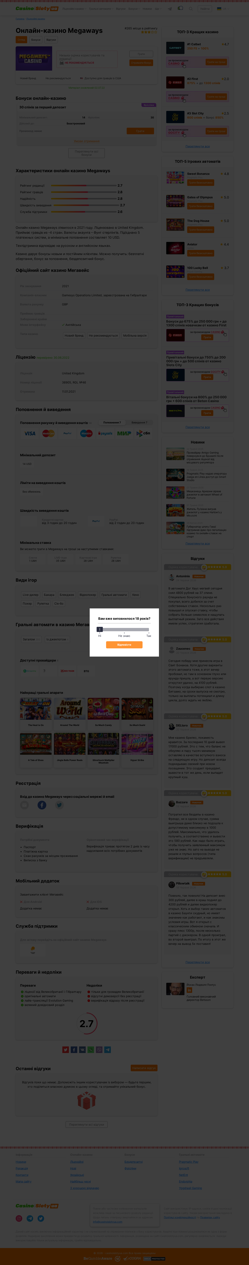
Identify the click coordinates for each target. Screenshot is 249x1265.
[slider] (100, 629)
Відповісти (124, 644)
